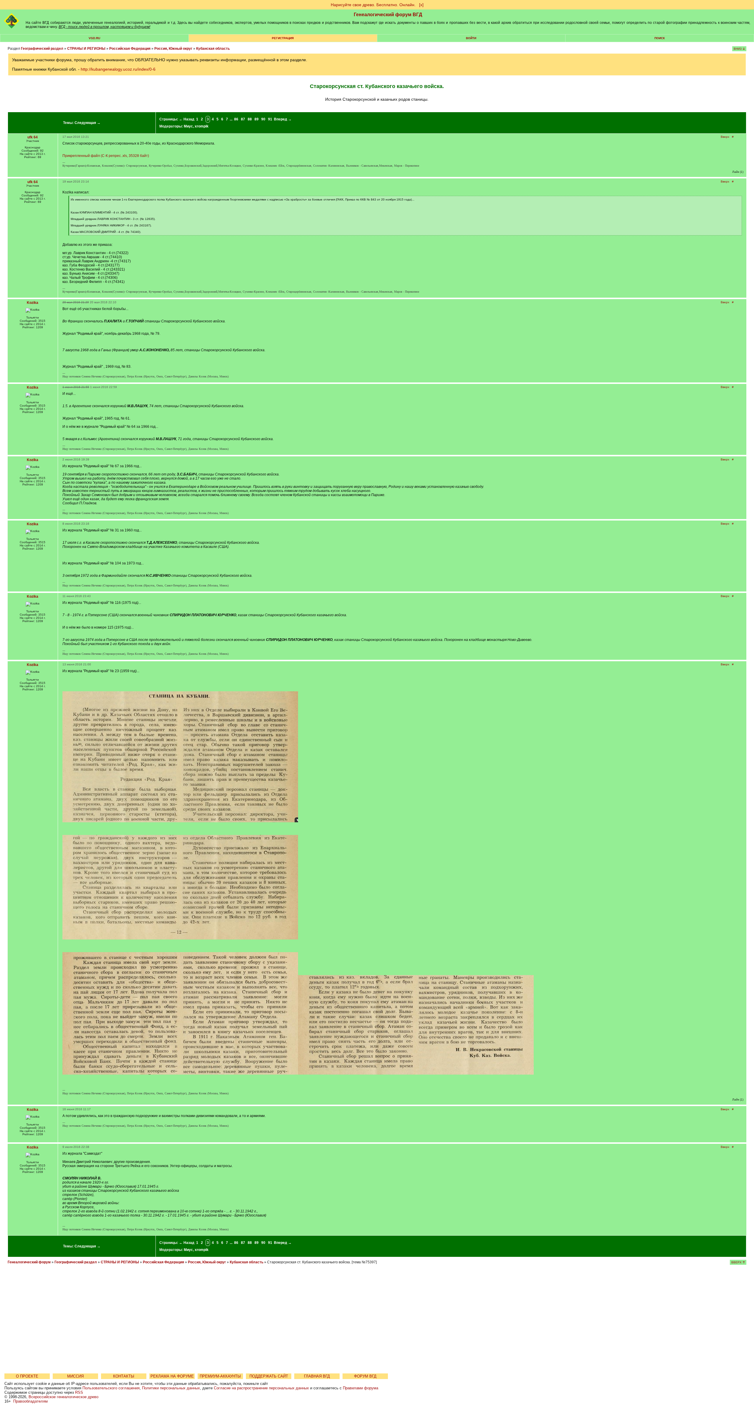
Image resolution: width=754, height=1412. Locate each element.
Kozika (32, 303)
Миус (188, 126)
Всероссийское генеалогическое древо (63, 1397)
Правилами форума (360, 1388)
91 (270, 119)
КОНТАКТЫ (123, 1376)
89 (256, 119)
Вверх (725, 136)
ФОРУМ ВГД (365, 1376)
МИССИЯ (75, 1376)
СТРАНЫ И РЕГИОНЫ (86, 49)
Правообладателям (30, 1401)
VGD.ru (94, 38)
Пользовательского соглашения (111, 1388)
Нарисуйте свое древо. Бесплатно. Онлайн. (373, 4)
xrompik (202, 126)
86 (236, 119)
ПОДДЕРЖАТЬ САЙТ (268, 1376)
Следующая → (87, 123)
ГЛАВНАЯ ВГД (317, 1376)
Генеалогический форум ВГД (388, 14)
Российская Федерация (130, 49)
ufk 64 (32, 137)
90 (263, 119)
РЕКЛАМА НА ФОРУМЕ (172, 1376)
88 (250, 119)
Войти (471, 38)
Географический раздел (42, 49)
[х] (421, 4)
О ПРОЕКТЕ (27, 1376)
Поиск (659, 38)
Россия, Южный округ (173, 49)
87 (243, 119)
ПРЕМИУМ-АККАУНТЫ (220, 1376)
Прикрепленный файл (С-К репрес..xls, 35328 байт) (105, 156)
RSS (79, 1392)
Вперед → (283, 119)
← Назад (186, 119)
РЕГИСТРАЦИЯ (283, 38)
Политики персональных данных (171, 1388)
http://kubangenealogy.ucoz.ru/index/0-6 (118, 69)
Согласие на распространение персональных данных (261, 1388)
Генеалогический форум (29, 1262)
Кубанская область (213, 49)
